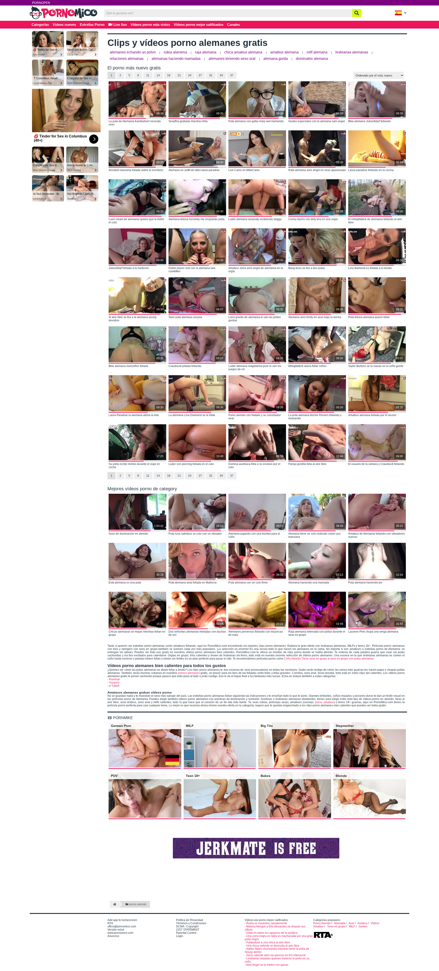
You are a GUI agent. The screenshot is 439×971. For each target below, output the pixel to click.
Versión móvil (115, 929)
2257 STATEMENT (187, 929)
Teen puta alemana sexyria (185, 317)
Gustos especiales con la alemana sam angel (316, 121)
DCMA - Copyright (187, 926)
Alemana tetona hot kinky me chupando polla (197, 219)
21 (179, 75)
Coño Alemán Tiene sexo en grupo (305, 658)
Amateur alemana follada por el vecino (372, 415)
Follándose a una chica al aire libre (268, 942)
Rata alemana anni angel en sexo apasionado (317, 170)
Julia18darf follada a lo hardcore (129, 268)
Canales (233, 24)
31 (210, 75)
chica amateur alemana (243, 52)
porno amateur (324, 702)
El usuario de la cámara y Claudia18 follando (376, 464)
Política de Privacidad (189, 920)
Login (179, 936)
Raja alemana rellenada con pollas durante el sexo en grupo (316, 633)
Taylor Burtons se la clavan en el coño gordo (375, 366)
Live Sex (119, 24)
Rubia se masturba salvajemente (266, 923)
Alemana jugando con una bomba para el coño (254, 535)
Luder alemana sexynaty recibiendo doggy (254, 219)
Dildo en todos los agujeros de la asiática (271, 932)
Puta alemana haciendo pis (365, 582)
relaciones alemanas (127, 59)
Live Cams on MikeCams (244, 170)
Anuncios (113, 936)
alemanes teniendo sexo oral (232, 59)
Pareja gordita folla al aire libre (307, 464)
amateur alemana (284, 52)
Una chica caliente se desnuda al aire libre (272, 945)
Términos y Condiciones (191, 923)
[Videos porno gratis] (64, 18)
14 (158, 75)
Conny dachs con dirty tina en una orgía (313, 219)
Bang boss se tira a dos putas (306, 268)
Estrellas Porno (92, 24)
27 (200, 75)
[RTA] (323, 937)
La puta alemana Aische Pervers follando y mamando (314, 417)
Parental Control (186, 932)
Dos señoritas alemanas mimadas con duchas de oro (197, 633)
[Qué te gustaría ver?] (356, 13)
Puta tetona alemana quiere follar (369, 317)
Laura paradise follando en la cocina (371, 170)
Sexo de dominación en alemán (128, 533)
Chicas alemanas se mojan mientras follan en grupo (137, 633)
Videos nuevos (64, 24)
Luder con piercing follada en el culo (191, 464)
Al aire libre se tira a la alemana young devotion (132, 319)
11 (147, 75)
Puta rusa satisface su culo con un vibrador (195, 533)
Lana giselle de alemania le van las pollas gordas (254, 319)
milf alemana (317, 52)
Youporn (114, 682)
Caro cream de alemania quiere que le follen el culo (136, 221)
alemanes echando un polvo (133, 52)
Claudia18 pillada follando (185, 366)
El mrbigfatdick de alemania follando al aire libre (375, 221)
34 (221, 75)
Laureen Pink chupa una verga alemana (373, 631)
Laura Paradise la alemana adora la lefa (134, 415)
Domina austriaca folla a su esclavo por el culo (254, 465)
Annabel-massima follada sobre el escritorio (136, 170)
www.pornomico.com (120, 932)
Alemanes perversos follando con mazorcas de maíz (255, 633)
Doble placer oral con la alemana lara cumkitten (192, 269)
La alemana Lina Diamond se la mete (192, 415)
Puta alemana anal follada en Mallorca (193, 582)
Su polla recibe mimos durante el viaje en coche (134, 465)
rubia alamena (175, 52)
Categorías (40, 24)
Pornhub (114, 679)
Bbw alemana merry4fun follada (128, 366)
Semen (363, 926)
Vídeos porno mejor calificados (198, 24)
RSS (110, 923)
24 (189, 75)
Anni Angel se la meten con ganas (267, 964)
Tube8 (115, 685)
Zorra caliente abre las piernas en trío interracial (276, 955)
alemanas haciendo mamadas (176, 59)
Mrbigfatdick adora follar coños (307, 366)
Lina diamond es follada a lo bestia (370, 268)
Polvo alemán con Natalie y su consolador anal (254, 417)
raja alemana (205, 52)
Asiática (362, 923)
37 (231, 75)
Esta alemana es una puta (125, 582)
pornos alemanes (189, 673)
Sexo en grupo (336, 926)
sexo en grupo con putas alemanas (352, 658)
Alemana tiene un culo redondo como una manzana (314, 535)
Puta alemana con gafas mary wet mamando (256, 121)
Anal (351, 923)
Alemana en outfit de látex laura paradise (194, 170)
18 (168, 75)
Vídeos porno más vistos (150, 24)
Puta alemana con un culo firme (248, 582)
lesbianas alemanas (351, 52)
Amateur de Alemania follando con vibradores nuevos (376, 535)
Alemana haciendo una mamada (308, 582)
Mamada (339, 923)
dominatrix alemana (312, 59)
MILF (352, 926)
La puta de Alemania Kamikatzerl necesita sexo (135, 123)
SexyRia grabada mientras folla (188, 121)
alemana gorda (275, 59)
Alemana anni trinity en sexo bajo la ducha (314, 317)
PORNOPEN (41, 3)
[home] (114, 904)
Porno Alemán (322, 923)
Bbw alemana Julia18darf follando (369, 121)
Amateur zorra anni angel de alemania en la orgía (255, 269)
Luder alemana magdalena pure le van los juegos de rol (254, 367)
